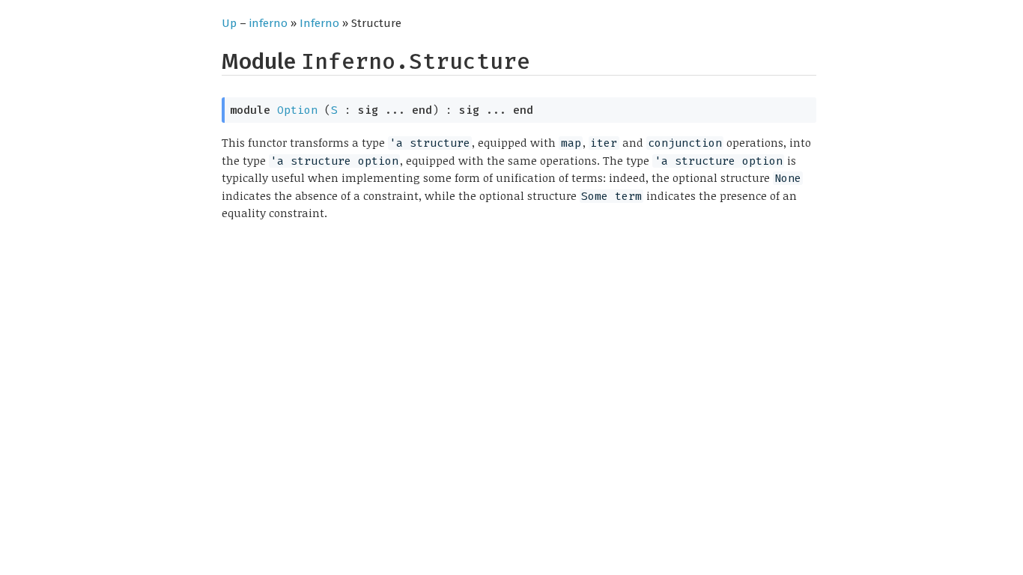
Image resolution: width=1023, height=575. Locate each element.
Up (229, 23)
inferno (268, 23)
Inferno (319, 23)
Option (297, 110)
